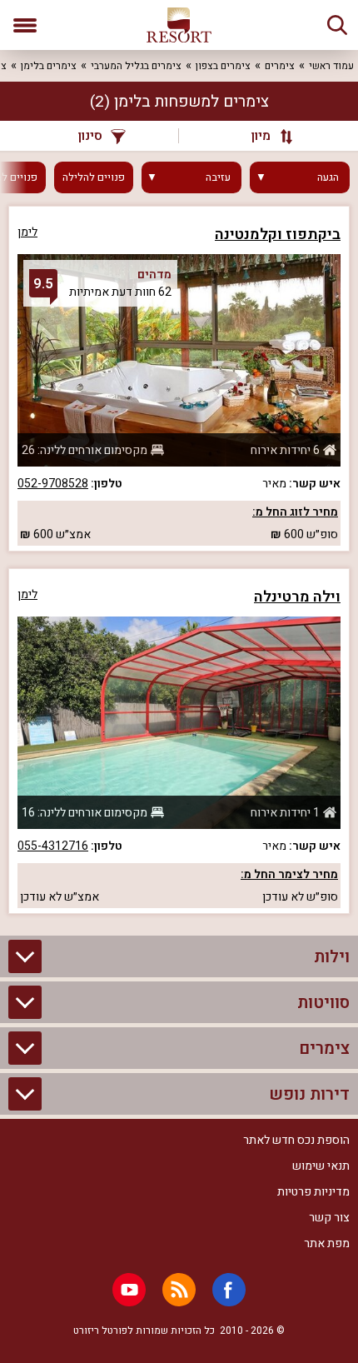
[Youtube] (129, 1289)
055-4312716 (52, 846)
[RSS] (179, 1289)
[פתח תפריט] (25, 25)
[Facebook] (229, 1289)
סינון (90, 136)
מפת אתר (327, 1243)
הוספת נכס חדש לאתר (296, 1140)
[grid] (179, 559)
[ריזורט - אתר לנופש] (179, 25)
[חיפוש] (337, 24)
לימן (27, 232)
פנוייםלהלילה (93, 177)
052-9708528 (52, 483)
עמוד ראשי (331, 65)
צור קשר (329, 1217)
